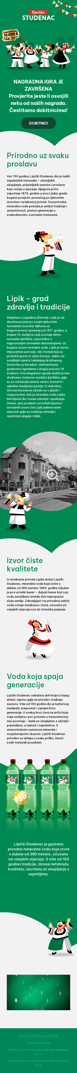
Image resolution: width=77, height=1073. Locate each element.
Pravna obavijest (38, 1043)
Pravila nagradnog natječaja (38, 1036)
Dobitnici (38, 123)
